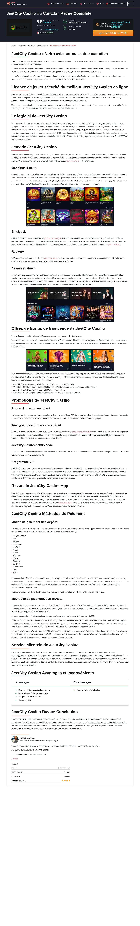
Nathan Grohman (27, 738)
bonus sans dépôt (65, 503)
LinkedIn (14, 759)
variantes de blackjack (52, 238)
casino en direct (114, 245)
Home (13, 45)
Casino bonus (88, 4)
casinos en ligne (72, 161)
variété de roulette (50, 258)
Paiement (73, 4)
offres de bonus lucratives (82, 432)
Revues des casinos (117, 4)
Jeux (102, 4)
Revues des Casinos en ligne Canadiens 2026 (32, 45)
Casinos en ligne (57, 4)
